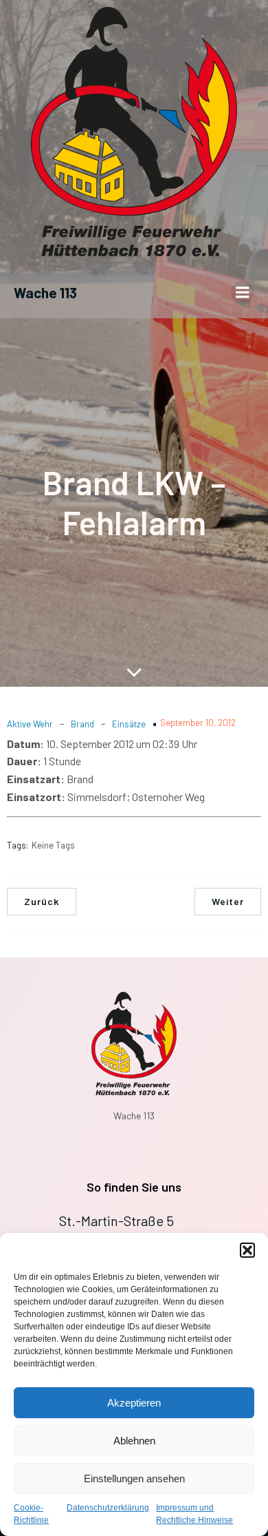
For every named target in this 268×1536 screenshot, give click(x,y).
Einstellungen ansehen (134, 1478)
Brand (82, 723)
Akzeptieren (134, 1403)
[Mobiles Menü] (242, 292)
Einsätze (129, 723)
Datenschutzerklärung (108, 1508)
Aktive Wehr (30, 723)
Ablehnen (134, 1440)
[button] (247, 1250)
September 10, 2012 (198, 722)
